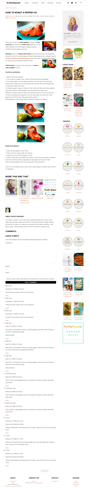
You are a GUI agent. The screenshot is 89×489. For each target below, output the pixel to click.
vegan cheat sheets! (38, 482)
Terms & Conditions (16, 486)
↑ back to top (44, 470)
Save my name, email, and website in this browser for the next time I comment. (31, 279)
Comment (8, 243)
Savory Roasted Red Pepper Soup (18, 58)
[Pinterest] (76, 3)
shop (76, 481)
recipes (26, 3)
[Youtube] (72, 3)
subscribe (50, 3)
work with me (55, 481)
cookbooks (35, 3)
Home (6, 7)
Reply (7, 295)
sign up (34, 481)
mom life (58, 3)
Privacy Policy (8, 486)
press (13, 482)
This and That (13, 7)
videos (75, 486)
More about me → (73, 41)
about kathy (13, 481)
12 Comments (12, 17)
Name (7, 266)
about (43, 3)
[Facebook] (68, 3)
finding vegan (76, 484)
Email (7, 272)
